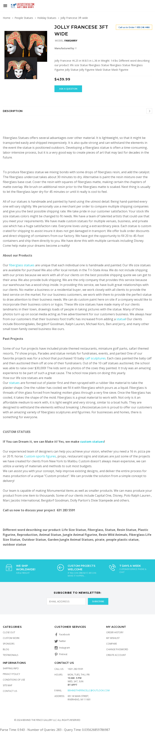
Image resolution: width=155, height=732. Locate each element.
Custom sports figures (40, 456)
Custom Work (11, 638)
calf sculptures (95, 358)
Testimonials (10, 655)
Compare (111, 643)
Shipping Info (11, 668)
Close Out (9, 632)
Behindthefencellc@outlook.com (89, 690)
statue (121, 319)
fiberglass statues (21, 265)
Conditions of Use (14, 679)
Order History (114, 632)
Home (6, 18)
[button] (45, 28)
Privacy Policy (11, 674)
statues (14, 383)
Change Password (117, 649)
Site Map (7, 685)
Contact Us (10, 691)
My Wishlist (113, 638)
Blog (6, 649)
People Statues (24, 18)
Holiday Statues (46, 18)
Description (13, 111)
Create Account (116, 655)
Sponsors (8, 643)
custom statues (92, 442)
